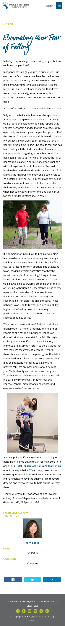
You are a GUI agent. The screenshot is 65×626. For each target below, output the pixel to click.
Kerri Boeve (32, 542)
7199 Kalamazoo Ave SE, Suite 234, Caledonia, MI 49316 (33, 601)
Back (9, 24)
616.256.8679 (32, 605)
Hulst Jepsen (15, 5)
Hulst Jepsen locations (29, 466)
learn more (54, 466)
